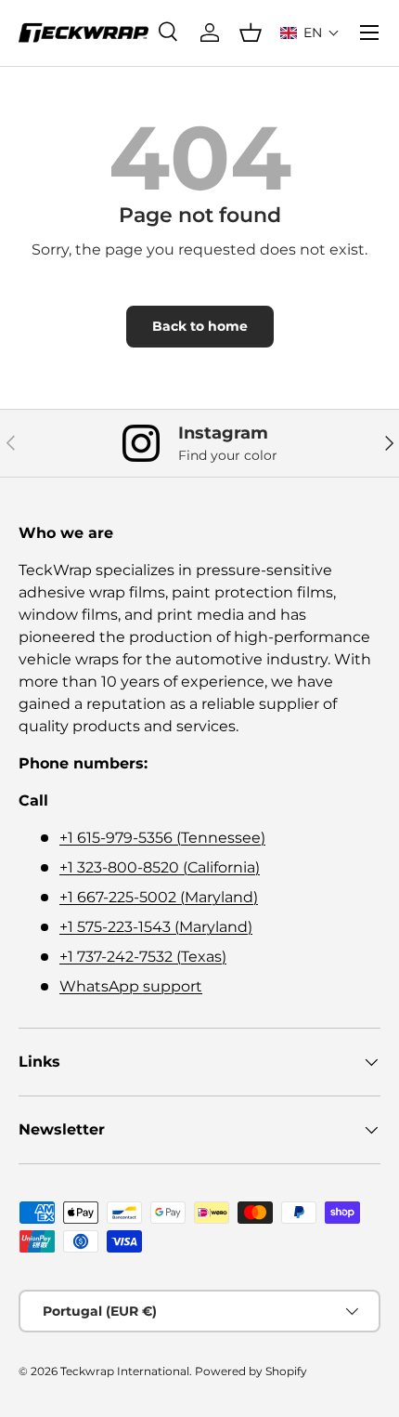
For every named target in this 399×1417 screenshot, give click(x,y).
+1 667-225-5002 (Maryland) (158, 897)
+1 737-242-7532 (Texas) (142, 956)
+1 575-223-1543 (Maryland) (155, 927)
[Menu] (369, 32)
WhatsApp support (130, 986)
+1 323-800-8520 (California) (159, 867)
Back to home (200, 326)
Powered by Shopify (251, 1371)
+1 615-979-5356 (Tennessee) (162, 837)
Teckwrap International (124, 1371)
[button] (310, 32)
